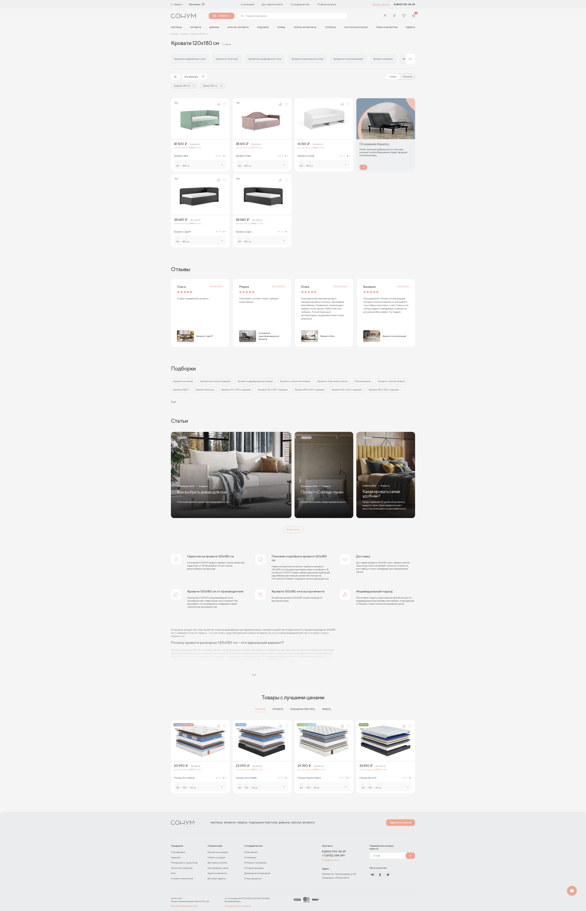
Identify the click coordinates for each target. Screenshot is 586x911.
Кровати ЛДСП (181, 389)
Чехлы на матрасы (305, 27)
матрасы (176, 27)
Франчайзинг (251, 852)
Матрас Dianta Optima (309, 778)
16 (349, 778)
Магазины (194, 4)
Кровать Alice (181, 156)
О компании (247, 4)
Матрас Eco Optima (184, 778)
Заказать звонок (381, 4)
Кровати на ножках (183, 381)
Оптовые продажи (254, 868)
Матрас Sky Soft (367, 778)
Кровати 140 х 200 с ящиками (310, 389)
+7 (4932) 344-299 (333, 855)
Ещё (173, 401)
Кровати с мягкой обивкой (391, 381)
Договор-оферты (217, 878)
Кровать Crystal (306, 156)
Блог (173, 873)
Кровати (195, 27)
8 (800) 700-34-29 (404, 4)
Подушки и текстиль (302, 709)
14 (287, 156)
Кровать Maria (243, 156)
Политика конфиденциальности (184, 906)
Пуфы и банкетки (386, 27)
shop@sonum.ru (330, 860)
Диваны (214, 27)
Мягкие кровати (363, 381)
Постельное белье (356, 27)
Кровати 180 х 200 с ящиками (384, 389)
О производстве (253, 878)
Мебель (326, 709)
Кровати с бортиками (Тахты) (332, 381)
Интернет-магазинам (255, 862)
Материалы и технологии (184, 862)
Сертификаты (178, 852)
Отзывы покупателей (182, 878)
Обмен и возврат (217, 857)
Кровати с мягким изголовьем (295, 381)
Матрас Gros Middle (246, 778)
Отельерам (250, 857)
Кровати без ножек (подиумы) (215, 381)
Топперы (330, 27)
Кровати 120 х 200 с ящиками (273, 389)
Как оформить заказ (218, 868)
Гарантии (176, 857)
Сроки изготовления (182, 868)
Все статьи (293, 529)
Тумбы (281, 27)
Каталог (224, 16)
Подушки (263, 27)
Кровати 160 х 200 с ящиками (347, 389)
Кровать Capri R (182, 232)
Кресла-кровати (238, 27)
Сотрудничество (300, 4)
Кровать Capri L (244, 232)
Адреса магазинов (400, 822)
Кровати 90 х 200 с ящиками (236, 389)
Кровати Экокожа (205, 389)
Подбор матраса (326, 4)
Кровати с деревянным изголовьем (255, 381)
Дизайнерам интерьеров (257, 873)
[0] (413, 16)
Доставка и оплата (272, 4)
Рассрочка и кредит (218, 852)
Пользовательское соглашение (238, 906)
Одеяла (410, 27)
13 (226, 778)
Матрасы (260, 709)
